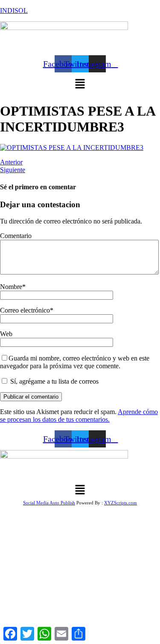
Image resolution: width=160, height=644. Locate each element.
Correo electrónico (25, 310)
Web (6, 333)
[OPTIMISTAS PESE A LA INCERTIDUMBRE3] (71, 147)
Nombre (11, 286)
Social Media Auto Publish (49, 502)
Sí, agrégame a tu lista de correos (54, 381)
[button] (79, 84)
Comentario (16, 235)
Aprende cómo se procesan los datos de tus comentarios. (79, 415)
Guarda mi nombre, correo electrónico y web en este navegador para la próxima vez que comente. (74, 362)
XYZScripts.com (120, 502)
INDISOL (14, 10)
